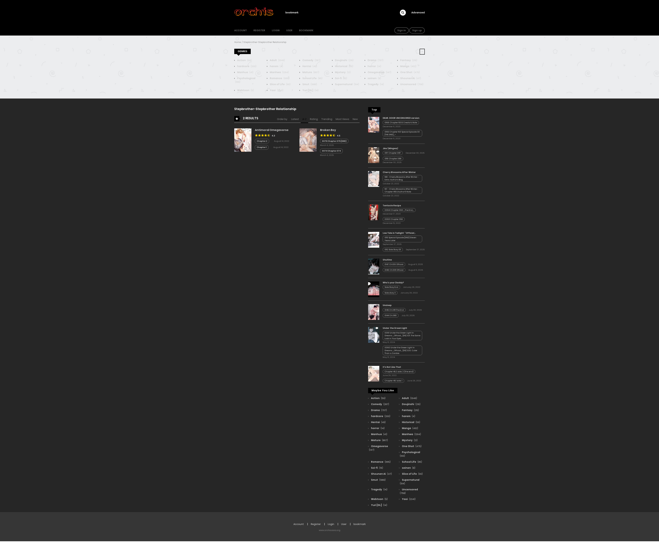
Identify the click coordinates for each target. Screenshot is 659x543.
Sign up (417, 30)
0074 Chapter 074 (331, 150)
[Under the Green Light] (373, 334)
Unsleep (387, 305)
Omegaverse (379, 72)
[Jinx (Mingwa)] (373, 155)
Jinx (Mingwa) (390, 148)
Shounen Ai (410, 78)
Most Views (342, 119)
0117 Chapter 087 (393, 153)
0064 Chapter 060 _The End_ (399, 210)
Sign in (401, 30)
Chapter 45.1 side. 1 (393, 380)
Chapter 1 (262, 147)
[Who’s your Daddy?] (373, 289)
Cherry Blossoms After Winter (399, 172)
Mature (310, 72)
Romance (279, 78)
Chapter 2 (262, 141)
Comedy (311, 60)
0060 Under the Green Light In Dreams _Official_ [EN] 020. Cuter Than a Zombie (401, 350)
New (355, 119)
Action (244, 60)
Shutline (387, 259)
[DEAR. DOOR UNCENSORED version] (373, 124)
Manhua (245, 72)
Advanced (418, 12)
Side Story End (391, 287)
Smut (309, 84)
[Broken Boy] (308, 140)
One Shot (410, 72)
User (289, 30)
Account (240, 30)
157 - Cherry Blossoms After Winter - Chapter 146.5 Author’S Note (401, 190)
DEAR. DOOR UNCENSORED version (401, 118)
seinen (374, 78)
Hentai (309, 66)
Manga (408, 66)
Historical (343, 66)
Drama (375, 60)
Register (259, 30)
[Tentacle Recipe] (373, 212)
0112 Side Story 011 (393, 249)
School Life (312, 78)
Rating (314, 119)
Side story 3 (390, 292)
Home (237, 42)
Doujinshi (344, 60)
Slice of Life (280, 84)
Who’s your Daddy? (393, 282)
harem (276, 66)
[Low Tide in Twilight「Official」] (373, 239)
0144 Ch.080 (391, 315)
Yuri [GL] (310, 90)
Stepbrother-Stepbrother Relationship (264, 42)
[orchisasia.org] (254, 12)
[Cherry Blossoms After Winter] (373, 179)
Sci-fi (340, 78)
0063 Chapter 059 (394, 219)
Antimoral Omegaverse (271, 130)
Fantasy (408, 60)
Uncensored (411, 84)
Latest (295, 119)
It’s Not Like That (392, 367)
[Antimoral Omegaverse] (242, 140)
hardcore (246, 66)
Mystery (342, 72)
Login (276, 30)
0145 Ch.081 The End (394, 310)
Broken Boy (328, 130)
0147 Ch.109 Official (394, 264)
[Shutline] (373, 266)
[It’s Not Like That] (373, 373)
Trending (326, 119)
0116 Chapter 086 (393, 158)
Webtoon (245, 90)
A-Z (304, 119)
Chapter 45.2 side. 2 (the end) (399, 371)
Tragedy (375, 84)
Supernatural (346, 84)
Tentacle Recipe (392, 205)
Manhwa (279, 72)
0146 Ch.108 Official (394, 270)
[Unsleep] (373, 312)
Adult (277, 60)
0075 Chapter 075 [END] (334, 141)
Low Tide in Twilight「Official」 (399, 233)
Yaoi (276, 90)
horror (374, 66)
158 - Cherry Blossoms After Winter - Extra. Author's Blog (401, 178)
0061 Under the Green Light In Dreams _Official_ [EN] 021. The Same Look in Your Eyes (402, 335)
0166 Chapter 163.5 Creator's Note (401, 122)
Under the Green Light (395, 328)
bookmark (291, 12)
